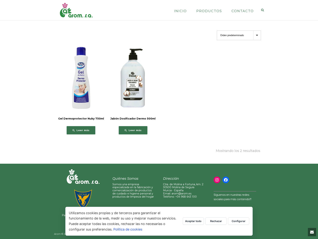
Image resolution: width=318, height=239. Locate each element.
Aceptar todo (193, 221)
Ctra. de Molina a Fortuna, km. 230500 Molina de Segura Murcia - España (183, 187)
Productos (209, 11)
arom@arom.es (181, 193)
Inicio (180, 11)
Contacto (243, 11)
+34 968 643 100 (186, 196)
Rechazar (216, 221)
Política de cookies (127, 229)
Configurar (238, 221)
